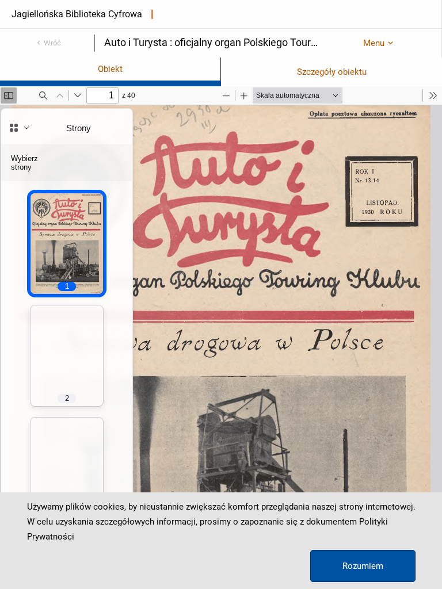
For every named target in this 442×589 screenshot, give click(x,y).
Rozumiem (362, 566)
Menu (373, 43)
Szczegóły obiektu (332, 72)
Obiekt (110, 69)
